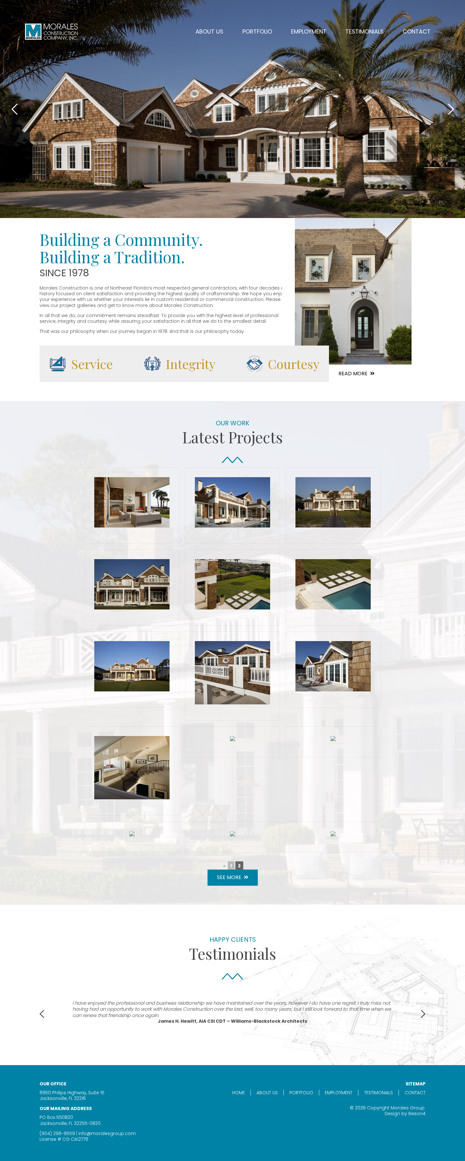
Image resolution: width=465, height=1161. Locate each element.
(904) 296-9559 (57, 1133)
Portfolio (301, 1092)
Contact (417, 31)
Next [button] (423, 1014)
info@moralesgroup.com (107, 1133)
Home (238, 1092)
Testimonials (364, 31)
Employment (308, 31)
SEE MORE (229, 877)
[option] (232, 1012)
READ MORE (353, 373)
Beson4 (416, 1113)
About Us (209, 31)
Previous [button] (42, 1014)
